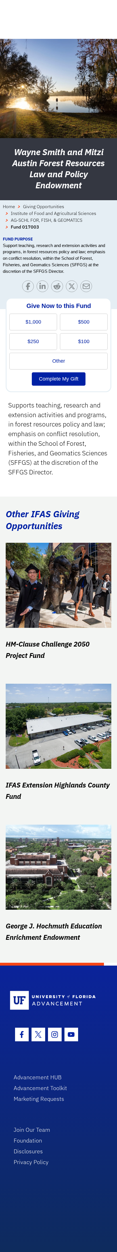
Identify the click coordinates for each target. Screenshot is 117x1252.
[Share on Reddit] (58, 287)
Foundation (28, 1140)
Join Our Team (32, 1129)
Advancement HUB (38, 1077)
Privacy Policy (31, 1162)
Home (9, 206)
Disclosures (28, 1151)
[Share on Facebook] (29, 287)
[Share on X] (73, 287)
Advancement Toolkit (40, 1088)
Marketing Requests (39, 1099)
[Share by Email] (87, 287)
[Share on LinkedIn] (44, 287)
